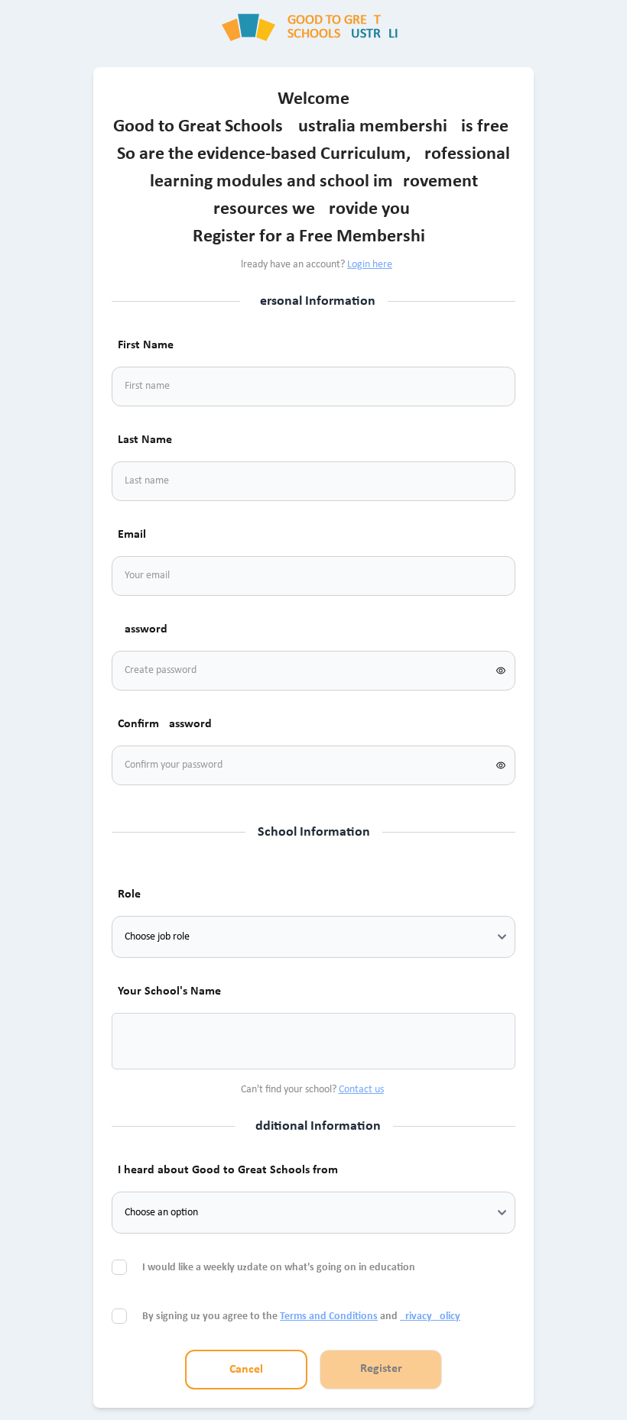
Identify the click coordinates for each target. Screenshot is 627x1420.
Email (132, 535)
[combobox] (142, 1041)
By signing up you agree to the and (301, 1316)
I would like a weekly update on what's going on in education (279, 1267)
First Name (146, 345)
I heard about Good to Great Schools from (228, 1170)
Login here (369, 264)
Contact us (361, 1089)
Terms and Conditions (329, 1316)
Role (129, 894)
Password (142, 629)
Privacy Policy (430, 1316)
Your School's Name (169, 991)
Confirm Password (165, 724)
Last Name (145, 440)
